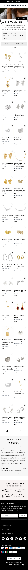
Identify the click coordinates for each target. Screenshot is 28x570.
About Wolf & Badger (7, 533)
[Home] (14, 5)
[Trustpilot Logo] (17, 473)
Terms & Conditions (10, 562)
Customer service (6, 525)
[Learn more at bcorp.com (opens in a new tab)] (3, 495)
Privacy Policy (19, 562)
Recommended (20, 43)
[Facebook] (12, 539)
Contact (4, 522)
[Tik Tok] (25, 539)
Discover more (5, 529)
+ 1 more (5, 38)
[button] (4, 5)
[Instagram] (16, 539)
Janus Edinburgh (5, 70)
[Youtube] (21, 539)
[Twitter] (3, 539)
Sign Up (23, 515)
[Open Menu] (1, 5)
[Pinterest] (7, 539)
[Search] (23, 5)
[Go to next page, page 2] (21, 431)
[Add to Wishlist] (12, 53)
